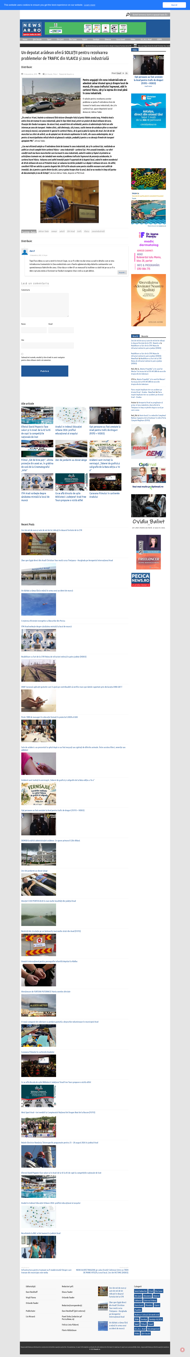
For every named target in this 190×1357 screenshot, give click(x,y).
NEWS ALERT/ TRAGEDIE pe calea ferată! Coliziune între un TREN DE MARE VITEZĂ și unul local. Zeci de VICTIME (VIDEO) (102, 1271)
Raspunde (122, 272)
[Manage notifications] (182, 1350)
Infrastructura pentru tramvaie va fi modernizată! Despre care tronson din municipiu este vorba (46, 1271)
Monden (148, 1305)
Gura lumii (120, 39)
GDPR (159, 39)
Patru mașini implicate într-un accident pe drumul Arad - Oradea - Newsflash (146, 390)
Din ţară (60, 39)
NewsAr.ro (70, 74)
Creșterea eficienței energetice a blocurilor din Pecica (43, 620)
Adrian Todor (43, 231)
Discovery (147, 1295)
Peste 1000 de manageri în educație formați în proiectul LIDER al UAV (49, 717)
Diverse (108, 39)
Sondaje (96, 39)
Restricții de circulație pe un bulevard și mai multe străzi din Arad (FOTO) (51, 931)
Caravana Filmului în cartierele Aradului (37, 1052)
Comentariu (25, 289)
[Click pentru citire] (38, 45)
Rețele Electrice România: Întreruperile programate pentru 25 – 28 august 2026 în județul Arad (59, 1142)
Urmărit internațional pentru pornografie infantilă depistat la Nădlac (49, 961)
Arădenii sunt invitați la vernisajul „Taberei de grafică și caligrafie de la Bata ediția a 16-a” (57, 780)
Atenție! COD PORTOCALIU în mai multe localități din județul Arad (48, 900)
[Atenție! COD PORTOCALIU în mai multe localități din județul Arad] (38, 915)
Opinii (84, 39)
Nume (23, 324)
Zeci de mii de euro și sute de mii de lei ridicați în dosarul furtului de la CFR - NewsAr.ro (148, 341)
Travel (150, 1324)
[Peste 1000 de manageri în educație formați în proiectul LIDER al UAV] (38, 731)
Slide (137, 1319)
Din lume (73, 39)
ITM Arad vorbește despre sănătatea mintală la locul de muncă (35, 497)
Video (133, 39)
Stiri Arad (71, 231)
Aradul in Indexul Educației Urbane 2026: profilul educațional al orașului (68, 430)
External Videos (150, 1300)
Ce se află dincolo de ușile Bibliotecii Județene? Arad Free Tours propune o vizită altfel (70, 497)
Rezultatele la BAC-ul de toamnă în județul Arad (40, 1233)
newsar (54, 231)
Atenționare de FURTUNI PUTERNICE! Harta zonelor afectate (45, 991)
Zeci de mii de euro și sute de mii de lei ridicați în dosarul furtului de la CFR (64, 46)
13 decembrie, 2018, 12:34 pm (38, 255)
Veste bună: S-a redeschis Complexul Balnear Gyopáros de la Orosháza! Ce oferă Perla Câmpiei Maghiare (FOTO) (148, 417)
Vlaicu (86, 231)
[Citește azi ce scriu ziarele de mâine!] (32, 34)
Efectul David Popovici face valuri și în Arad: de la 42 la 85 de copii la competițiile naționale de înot (35, 431)
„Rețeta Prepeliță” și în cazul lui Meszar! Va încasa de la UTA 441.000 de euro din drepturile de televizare (148, 371)
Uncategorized (153, 1328)
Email (50, 324)
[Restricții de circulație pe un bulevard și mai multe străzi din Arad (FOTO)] (38, 945)
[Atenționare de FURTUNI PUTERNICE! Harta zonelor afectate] (38, 1005)
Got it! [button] (174, 5)
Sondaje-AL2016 (155, 1319)
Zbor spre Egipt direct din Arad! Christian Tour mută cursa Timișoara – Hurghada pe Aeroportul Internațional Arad (129, 46)
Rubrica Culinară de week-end (147, 1314)
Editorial (138, 1300)
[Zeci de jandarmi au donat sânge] (38, 884)
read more (148, 86)
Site (22, 340)
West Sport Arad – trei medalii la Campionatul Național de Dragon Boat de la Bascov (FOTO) (58, 1112)
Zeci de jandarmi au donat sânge (71, 459)
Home (25, 39)
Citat (151, 1291)
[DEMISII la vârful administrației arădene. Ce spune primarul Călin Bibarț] (38, 854)
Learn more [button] (89, 5)
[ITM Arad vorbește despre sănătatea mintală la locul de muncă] (38, 640)
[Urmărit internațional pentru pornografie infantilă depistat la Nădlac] (38, 975)
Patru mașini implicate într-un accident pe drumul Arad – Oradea (147, 394)
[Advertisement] (72, 391)
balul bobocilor (141, 1291)
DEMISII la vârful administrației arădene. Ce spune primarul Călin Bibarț (50, 840)
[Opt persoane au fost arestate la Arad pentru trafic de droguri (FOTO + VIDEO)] (38, 824)
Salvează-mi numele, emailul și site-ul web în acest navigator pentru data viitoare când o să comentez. (43, 358)
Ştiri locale (37, 39)
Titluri (55, 74)
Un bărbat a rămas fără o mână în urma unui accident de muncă (47, 590)
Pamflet (138, 1310)
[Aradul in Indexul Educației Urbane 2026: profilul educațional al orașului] (38, 1217)
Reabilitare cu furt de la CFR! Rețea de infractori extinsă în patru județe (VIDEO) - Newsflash (146, 356)
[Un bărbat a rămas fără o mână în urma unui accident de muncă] (38, 604)
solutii (62, 231)
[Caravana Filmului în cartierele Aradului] (38, 1066)
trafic (79, 231)
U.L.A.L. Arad (146, 39)
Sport (49, 39)
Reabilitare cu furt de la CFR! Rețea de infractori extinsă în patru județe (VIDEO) (54, 656)
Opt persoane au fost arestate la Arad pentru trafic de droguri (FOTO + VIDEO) (104, 430)
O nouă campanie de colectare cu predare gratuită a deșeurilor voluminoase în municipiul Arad (59, 1021)
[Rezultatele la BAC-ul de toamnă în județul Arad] (38, 1247)
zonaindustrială (98, 231)
